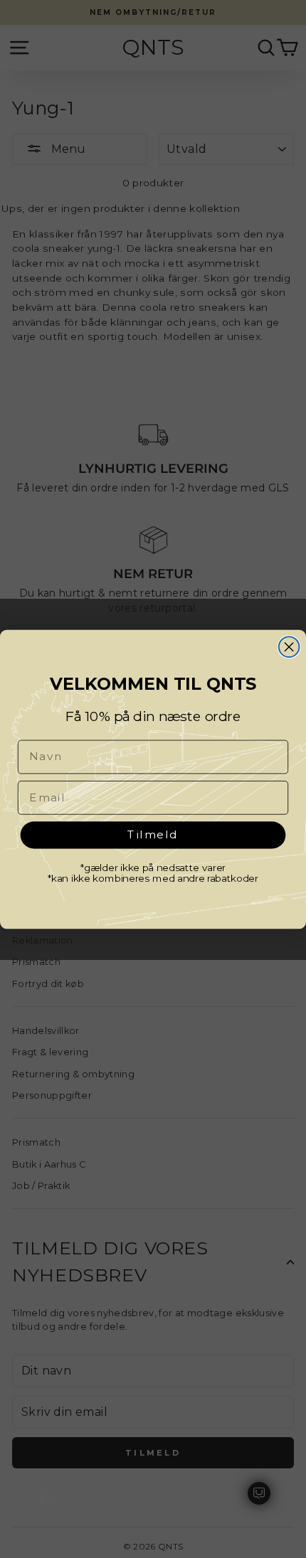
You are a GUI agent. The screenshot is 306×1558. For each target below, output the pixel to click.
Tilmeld (153, 834)
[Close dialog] (289, 646)
